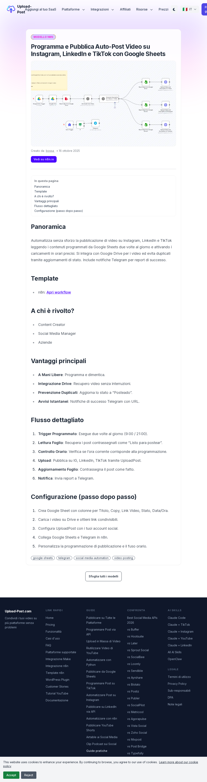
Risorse (142, 9)
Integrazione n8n (57, 666)
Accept (11, 775)
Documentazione (57, 700)
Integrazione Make (58, 659)
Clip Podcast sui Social (101, 744)
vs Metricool (135, 712)
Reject (28, 775)
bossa (50, 150)
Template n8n (55, 672)
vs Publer (133, 698)
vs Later (132, 643)
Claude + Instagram (180, 631)
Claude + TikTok (179, 624)
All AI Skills (175, 652)
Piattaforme (71, 9)
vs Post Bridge (137, 746)
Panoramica (42, 186)
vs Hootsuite (135, 636)
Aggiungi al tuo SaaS (40, 9)
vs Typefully (135, 753)
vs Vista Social (136, 725)
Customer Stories (57, 686)
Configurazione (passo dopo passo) (58, 210)
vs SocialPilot (136, 705)
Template (40, 191)
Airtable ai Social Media (101, 737)
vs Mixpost (134, 739)
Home (50, 617)
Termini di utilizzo (179, 676)
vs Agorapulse (136, 719)
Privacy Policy (177, 683)
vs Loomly (133, 664)
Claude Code (177, 617)
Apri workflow (58, 292)
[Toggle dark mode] (174, 9)
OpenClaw (175, 659)
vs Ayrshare (135, 677)
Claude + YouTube (180, 638)
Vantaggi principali (46, 201)
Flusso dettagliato (46, 206)
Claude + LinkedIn (180, 645)
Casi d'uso (53, 638)
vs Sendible (135, 670)
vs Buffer (133, 629)
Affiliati (125, 9)
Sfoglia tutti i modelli (103, 576)
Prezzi (163, 9)
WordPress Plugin (57, 679)
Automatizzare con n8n (101, 718)
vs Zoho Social (137, 732)
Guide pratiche (96, 750)
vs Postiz (133, 691)
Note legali (175, 704)
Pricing (50, 624)
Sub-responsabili (179, 690)
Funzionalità (53, 631)
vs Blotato (133, 684)
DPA (170, 697)
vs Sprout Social (138, 650)
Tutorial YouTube (57, 693)
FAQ (48, 645)
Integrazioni (100, 9)
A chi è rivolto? (44, 196)
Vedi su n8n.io (44, 159)
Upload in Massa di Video (103, 641)
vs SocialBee (136, 657)
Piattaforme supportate (61, 652)
